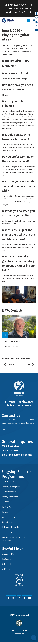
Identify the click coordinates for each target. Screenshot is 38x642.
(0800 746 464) (10, 450)
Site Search (6, 559)
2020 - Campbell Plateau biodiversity (16, 358)
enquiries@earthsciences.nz (17, 454)
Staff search (6, 564)
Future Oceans (7, 502)
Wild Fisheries (7, 532)
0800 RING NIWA (10, 446)
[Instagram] (36, 18)
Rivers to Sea (7, 522)
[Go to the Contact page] (4, 429)
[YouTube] (36, 30)
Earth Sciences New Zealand (18, 12)
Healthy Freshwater (10, 497)
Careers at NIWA (8, 554)
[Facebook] (36, 13)
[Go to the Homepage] (8, 20)
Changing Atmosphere (11, 486)
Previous (10, 364)
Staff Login (6, 569)
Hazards (5, 512)
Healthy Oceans (8, 507)
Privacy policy (24, 630)
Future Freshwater (9, 492)
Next (29, 364)
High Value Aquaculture (11, 527)
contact (26, 423)
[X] (36, 26)
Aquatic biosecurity (10, 517)
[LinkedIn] (36, 22)
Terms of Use (19, 634)
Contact (12, 630)
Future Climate (8, 481)
